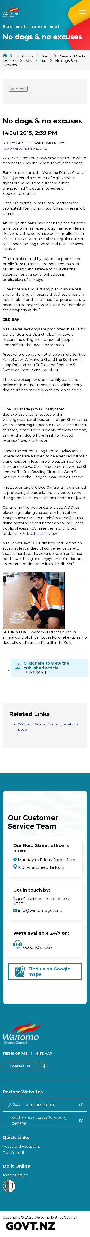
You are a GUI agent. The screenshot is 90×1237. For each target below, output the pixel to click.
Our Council (13, 1153)
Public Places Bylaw (39, 534)
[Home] (12, 16)
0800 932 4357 (37, 947)
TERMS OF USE (15, 1053)
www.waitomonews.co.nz (25, 148)
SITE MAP (44, 1053)
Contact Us (20, 1066)
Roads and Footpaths (21, 1146)
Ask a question (15, 1175)
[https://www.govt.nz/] (30, 1231)
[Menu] (82, 11)
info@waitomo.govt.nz (40, 910)
